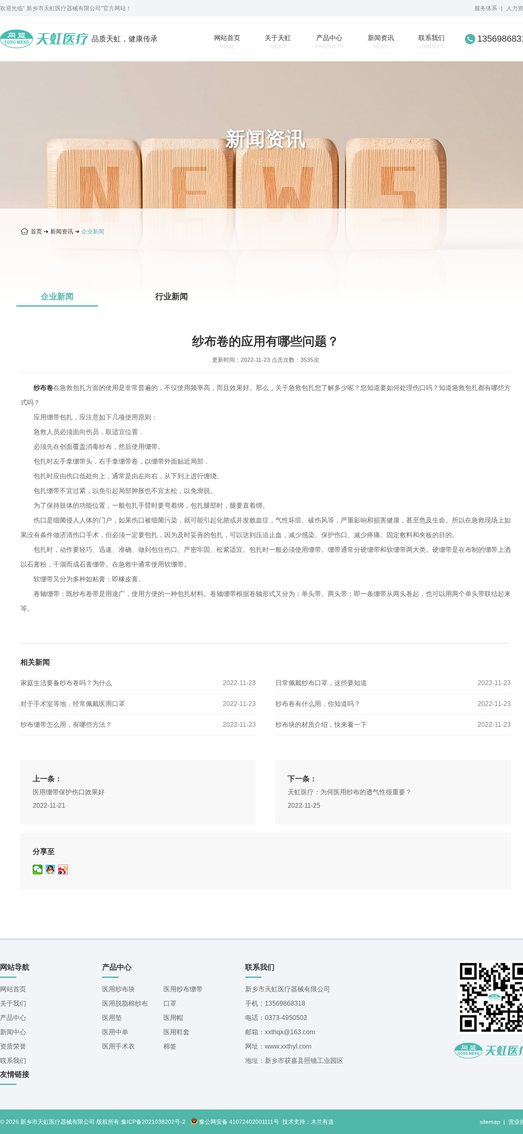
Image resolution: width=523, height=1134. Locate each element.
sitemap (490, 1121)
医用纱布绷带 (183, 989)
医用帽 (173, 1017)
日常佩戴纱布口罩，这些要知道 (321, 682)
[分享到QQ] (50, 869)
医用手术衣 (118, 1046)
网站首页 (227, 41)
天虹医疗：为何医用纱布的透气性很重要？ (350, 792)
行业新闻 (171, 296)
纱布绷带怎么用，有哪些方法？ (66, 724)
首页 (36, 231)
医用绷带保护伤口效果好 (69, 792)
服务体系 (485, 8)
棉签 (170, 1046)
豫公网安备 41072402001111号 (239, 1121)
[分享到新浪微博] (63, 869)
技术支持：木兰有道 (308, 1121)
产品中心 (329, 41)
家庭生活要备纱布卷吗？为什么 (66, 682)
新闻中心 (13, 1032)
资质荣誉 (13, 1046)
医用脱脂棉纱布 (125, 1003)
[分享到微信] (38, 869)
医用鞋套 (176, 1032)
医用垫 (112, 1017)
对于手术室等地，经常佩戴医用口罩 (72, 703)
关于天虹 (278, 41)
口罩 (170, 1003)
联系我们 (431, 41)
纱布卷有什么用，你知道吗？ (317, 703)
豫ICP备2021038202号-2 (153, 1121)
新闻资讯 (381, 41)
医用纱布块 (118, 989)
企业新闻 (92, 231)
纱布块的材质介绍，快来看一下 (321, 724)
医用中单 (115, 1032)
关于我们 (13, 1003)
